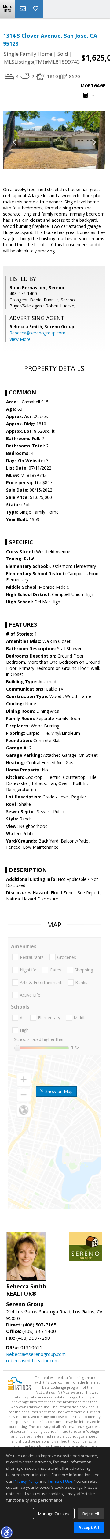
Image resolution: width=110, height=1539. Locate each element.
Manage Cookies (53, 1513)
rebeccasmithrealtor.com (32, 1360)
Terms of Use (60, 1481)
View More (20, 339)
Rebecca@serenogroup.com (37, 333)
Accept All (89, 1527)
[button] (6, 1532)
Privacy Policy (25, 1481)
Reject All (90, 1513)
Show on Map (58, 1091)
